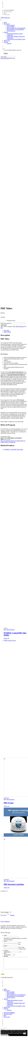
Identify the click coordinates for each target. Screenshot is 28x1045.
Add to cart (3, 325)
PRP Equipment (20, 326)
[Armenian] (1, 910)
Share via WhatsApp (6, 440)
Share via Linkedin (15, 440)
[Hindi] (26, 909)
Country (6, 950)
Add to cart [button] (6, 638)
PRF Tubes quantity (5, 323)
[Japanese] (11, 909)
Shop (5, 58)
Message (6, 956)
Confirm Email (22, 949)
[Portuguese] (9, 909)
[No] (8, 1035)
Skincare (6, 42)
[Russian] (3, 910)
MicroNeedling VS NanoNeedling (15, 29)
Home (5, 22)
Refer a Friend (7, 332)
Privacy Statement (5, 921)
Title (5, 953)
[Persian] (14, 909)
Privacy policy (4, 1035)
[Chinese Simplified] (24, 909)
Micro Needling (11, 25)
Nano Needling (10, 26)
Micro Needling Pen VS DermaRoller (16, 28)
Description (6, 330)
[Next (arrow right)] (2, 1029)
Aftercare (9, 43)
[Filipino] (20, 909)
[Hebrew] (16, 909)
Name (5, 941)
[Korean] (18, 909)
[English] (1, 909)
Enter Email (21, 947)
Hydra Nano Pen (11, 31)
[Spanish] (3, 909)
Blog (5, 13)
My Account (7, 14)
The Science (7, 24)
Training (6, 32)
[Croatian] (22, 909)
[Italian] (13, 909)
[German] (5, 909)
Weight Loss (7, 40)
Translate (12, 915)
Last (19, 944)
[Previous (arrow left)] (1, 1029)
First (19, 942)
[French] (7, 909)
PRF (8, 58)
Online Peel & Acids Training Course (16, 39)
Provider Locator (8, 11)
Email (5, 935)
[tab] (15, 330)
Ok (24, 1033)
